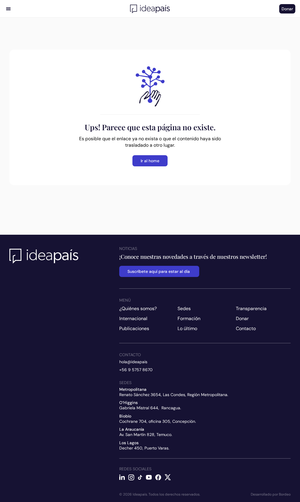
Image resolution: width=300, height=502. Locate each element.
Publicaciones (134, 328)
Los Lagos (129, 442)
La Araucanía (131, 429)
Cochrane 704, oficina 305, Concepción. (157, 421)
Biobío (125, 416)
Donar (242, 318)
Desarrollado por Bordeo (271, 494)
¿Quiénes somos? (138, 308)
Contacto (246, 328)
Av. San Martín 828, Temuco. (145, 434)
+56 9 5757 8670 (136, 369)
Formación (189, 318)
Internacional (133, 318)
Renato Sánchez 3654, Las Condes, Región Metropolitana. (173, 394)
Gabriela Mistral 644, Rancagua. (150, 407)
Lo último (187, 328)
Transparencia (251, 308)
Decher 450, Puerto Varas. (144, 448)
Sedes (184, 308)
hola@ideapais (133, 361)
